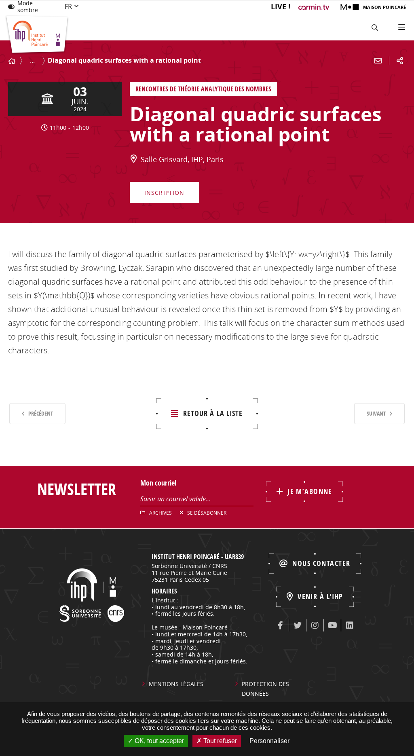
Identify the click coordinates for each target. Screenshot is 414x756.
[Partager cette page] (400, 60)
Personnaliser (269, 740)
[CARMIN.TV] (314, 7)
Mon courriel (158, 483)
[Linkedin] (350, 625)
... (32, 60)
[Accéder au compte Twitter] (297, 625)
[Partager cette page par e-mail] (378, 60)
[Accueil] (11, 61)
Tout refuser (219, 740)
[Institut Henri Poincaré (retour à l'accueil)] (37, 35)
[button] (374, 27)
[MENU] (401, 27)
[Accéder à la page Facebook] (280, 625)
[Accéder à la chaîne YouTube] (332, 625)
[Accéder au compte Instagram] (315, 625)
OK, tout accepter (158, 740)
